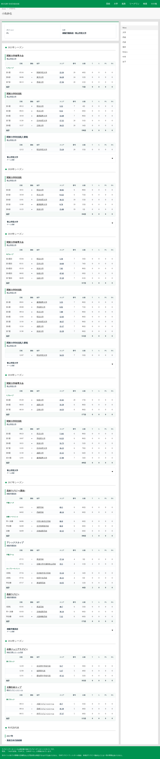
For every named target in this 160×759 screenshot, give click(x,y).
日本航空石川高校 (44, 573)
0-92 (61, 307)
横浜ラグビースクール (15, 690)
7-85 (61, 268)
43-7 (61, 704)
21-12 (62, 453)
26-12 (62, 578)
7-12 (61, 616)
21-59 (62, 331)
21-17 (62, 326)
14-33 (62, 410)
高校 (108, 4)
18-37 (62, 322)
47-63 (62, 273)
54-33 (62, 355)
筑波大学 (40, 209)
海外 (124, 47)
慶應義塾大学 (42, 116)
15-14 (62, 573)
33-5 (61, 564)
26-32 (62, 200)
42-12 (62, 531)
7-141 (62, 434)
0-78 (61, 204)
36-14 (62, 612)
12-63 (62, 317)
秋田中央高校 (42, 578)
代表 (124, 42)
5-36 (61, 259)
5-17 (61, 671)
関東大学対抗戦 (14, 93)
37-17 (62, 714)
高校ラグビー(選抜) (16, 491)
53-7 (61, 666)
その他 (154, 4)
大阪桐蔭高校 (42, 616)
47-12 (62, 676)
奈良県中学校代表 (44, 666)
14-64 (62, 264)
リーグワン (134, 4)
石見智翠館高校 (43, 526)
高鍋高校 (40, 512)
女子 (124, 62)
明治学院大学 (42, 150)
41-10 (62, 709)
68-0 (61, 526)
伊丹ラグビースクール (45, 714)
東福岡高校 (41, 583)
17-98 (62, 458)
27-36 (62, 82)
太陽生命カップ (14, 687)
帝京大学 (40, 111)
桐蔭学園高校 (68, 33)
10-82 (62, 190)
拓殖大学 (40, 273)
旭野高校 (40, 507)
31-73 (62, 443)
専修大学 (40, 82)
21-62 (62, 400)
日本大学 (40, 264)
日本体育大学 (42, 121)
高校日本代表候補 (14, 740)
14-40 (62, 116)
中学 (124, 57)
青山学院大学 (80, 33)
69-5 (61, 507)
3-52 (61, 106)
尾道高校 (40, 559)
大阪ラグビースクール (45, 704)
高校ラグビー (13, 594)
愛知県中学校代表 (44, 676)
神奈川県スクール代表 (15, 652)
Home (4, 9)
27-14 (62, 559)
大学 (116, 4)
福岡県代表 (41, 671)
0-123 (62, 438)
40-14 (62, 512)
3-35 (61, 302)
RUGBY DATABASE (10, 4)
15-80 (62, 209)
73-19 (62, 150)
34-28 (62, 77)
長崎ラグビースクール (45, 709)
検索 (145, 4)
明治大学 (40, 106)
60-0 (61, 521)
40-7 (61, 607)
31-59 (62, 405)
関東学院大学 (42, 72)
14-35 (62, 583)
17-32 (62, 121)
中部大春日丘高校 (44, 521)
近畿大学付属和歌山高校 (46, 564)
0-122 (62, 195)
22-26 (62, 72)
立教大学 (40, 125)
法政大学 (40, 278)
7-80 (61, 312)
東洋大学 (40, 77)
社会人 (125, 52)
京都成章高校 (42, 531)
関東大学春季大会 (15, 56)
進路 (124, 4)
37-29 (62, 278)
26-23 (62, 448)
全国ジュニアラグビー (17, 649)
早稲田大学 (41, 307)
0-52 (61, 111)
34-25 (62, 125)
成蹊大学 (40, 326)
